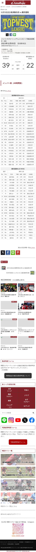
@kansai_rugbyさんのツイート (11, 514)
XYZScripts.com (25, 551)
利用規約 (22, 542)
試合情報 (5, 262)
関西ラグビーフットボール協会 (16, 547)
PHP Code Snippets (11, 551)
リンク (5, 544)
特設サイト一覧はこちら (9, 506)
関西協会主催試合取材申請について (18, 375)
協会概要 (17, 544)
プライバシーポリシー (13, 542)
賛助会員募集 (11, 544)
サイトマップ (4, 542)
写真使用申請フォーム (18, 442)
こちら (9, 91)
